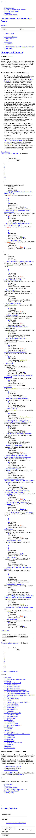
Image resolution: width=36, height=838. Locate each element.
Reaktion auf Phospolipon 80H (15, 445)
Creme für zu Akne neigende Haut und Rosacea (20, 261)
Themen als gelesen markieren (9, 153)
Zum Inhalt (4, 25)
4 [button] (4, 169)
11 (9, 534)
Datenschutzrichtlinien (10, 15)
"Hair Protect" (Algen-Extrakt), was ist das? (18, 433)
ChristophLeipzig (12, 305)
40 (9, 522)
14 (9, 320)
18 (9, 345)
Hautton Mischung (11, 619)
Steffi (8, 542)
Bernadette (10, 265)
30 (9, 233)
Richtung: (17, 636)
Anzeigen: (5, 635)
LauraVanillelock (12, 281)
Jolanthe (9, 425)
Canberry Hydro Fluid (12, 557)
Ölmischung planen (11, 290)
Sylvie (21, 475)
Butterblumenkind (12, 435)
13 (9, 427)
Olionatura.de (8, 784)
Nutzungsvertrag (9, 8)
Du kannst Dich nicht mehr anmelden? (15, 9)
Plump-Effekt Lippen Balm (14, 280)
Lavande (9, 570)
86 (9, 203)
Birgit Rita (23, 348)
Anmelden (4, 808)
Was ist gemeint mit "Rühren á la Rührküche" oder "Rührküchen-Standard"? (18, 224)
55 (9, 273)
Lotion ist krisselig (11, 408)
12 (9, 308)
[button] (5, 157)
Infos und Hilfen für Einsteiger (13, 140)
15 (9, 357)
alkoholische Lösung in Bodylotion (16, 352)
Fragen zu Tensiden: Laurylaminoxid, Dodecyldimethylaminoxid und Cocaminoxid (17, 456)
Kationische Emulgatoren (13, 469)
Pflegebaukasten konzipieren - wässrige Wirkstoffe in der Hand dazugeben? (16, 491)
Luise (8, 447)
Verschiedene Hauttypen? (13, 303)
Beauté (22, 395)
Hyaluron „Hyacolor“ (12, 315)
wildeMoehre (24, 360)
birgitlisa (9, 494)
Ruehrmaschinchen (12, 388)
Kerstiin (22, 207)
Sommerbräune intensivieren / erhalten (17, 327)
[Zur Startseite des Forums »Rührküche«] (3, 5)
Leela (21, 220)
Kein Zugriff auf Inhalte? (11, 11)
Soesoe (9, 318)
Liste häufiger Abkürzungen (14, 240)
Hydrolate (9, 387)
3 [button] (4, 167)
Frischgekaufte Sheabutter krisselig (16, 338)
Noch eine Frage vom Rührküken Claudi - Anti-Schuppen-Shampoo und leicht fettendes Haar (19, 596)
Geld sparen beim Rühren (13, 540)
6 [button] (4, 172)
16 (9, 462)
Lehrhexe (10, 400)
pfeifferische (23, 581)
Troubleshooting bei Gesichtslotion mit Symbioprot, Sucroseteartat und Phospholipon (17, 421)
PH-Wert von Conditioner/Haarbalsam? (17, 502)
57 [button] (5, 177)
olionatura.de (8, 144)
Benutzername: (6, 814)
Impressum (7, 13)
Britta (21, 237)
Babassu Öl (9, 363)
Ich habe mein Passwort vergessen (16, 823)
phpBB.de (21, 774)
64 (9, 550)
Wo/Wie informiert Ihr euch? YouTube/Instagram (20, 512)
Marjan (9, 367)
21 (9, 612)
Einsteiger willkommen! (12, 52)
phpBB (10, 773)
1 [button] (4, 163)
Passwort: (5, 819)
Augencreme (9, 529)
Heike (9, 242)
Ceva (8, 460)
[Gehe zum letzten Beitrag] (25, 207)
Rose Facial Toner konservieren (15, 584)
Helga (10, 56)
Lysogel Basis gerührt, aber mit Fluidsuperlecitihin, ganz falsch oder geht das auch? (19, 479)
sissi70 (22, 554)
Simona (9, 470)
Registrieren (13, 808)
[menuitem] (10, 37)
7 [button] (4, 174)
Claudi (9, 599)
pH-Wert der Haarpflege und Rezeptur (17, 398)
